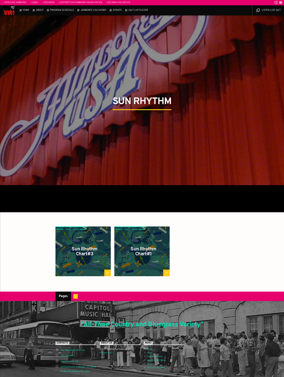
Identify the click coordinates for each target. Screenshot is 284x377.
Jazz (68, 244)
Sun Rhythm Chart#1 (143, 266)
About (40, 10)
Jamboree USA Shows (93, 10)
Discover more (106, 368)
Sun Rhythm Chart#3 (84, 266)
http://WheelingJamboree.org (72, 365)
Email (35, 2)
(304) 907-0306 (67, 371)
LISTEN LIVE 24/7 (271, 10)
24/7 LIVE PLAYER (138, 10)
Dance (60, 244)
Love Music (80, 244)
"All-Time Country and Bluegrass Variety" (142, 340)
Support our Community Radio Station (81, 2)
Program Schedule (62, 10)
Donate (117, 10)
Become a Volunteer (119, 2)
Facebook (49, 2)
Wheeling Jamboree (15, 2)
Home (26, 10)
